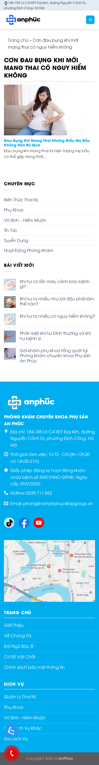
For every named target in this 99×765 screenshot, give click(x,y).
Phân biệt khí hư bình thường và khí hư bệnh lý (55, 336)
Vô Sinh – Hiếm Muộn (25, 220)
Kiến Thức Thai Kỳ (21, 199)
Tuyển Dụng (16, 240)
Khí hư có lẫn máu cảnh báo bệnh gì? (54, 284)
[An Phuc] (30, 20)
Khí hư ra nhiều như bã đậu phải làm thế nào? (57, 301)
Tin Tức (10, 230)
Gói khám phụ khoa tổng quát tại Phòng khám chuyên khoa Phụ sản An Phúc (55, 355)
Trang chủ (18, 40)
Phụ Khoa (13, 210)
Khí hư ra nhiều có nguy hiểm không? (57, 316)
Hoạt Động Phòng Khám (28, 250)
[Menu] (90, 20)
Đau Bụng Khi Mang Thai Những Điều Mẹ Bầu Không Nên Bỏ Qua (47, 142)
